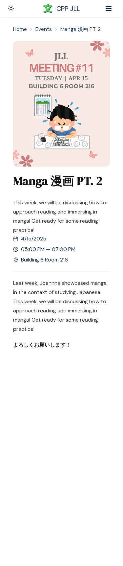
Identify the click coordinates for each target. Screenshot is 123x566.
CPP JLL (68, 8)
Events (43, 29)
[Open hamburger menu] (108, 8)
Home (20, 29)
